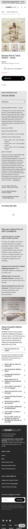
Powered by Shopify (8, 434)
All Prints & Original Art (12, 12)
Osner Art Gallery (12, 432)
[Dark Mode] (18, 7)
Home (3, 12)
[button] (2, 7)
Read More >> (17, 178)
